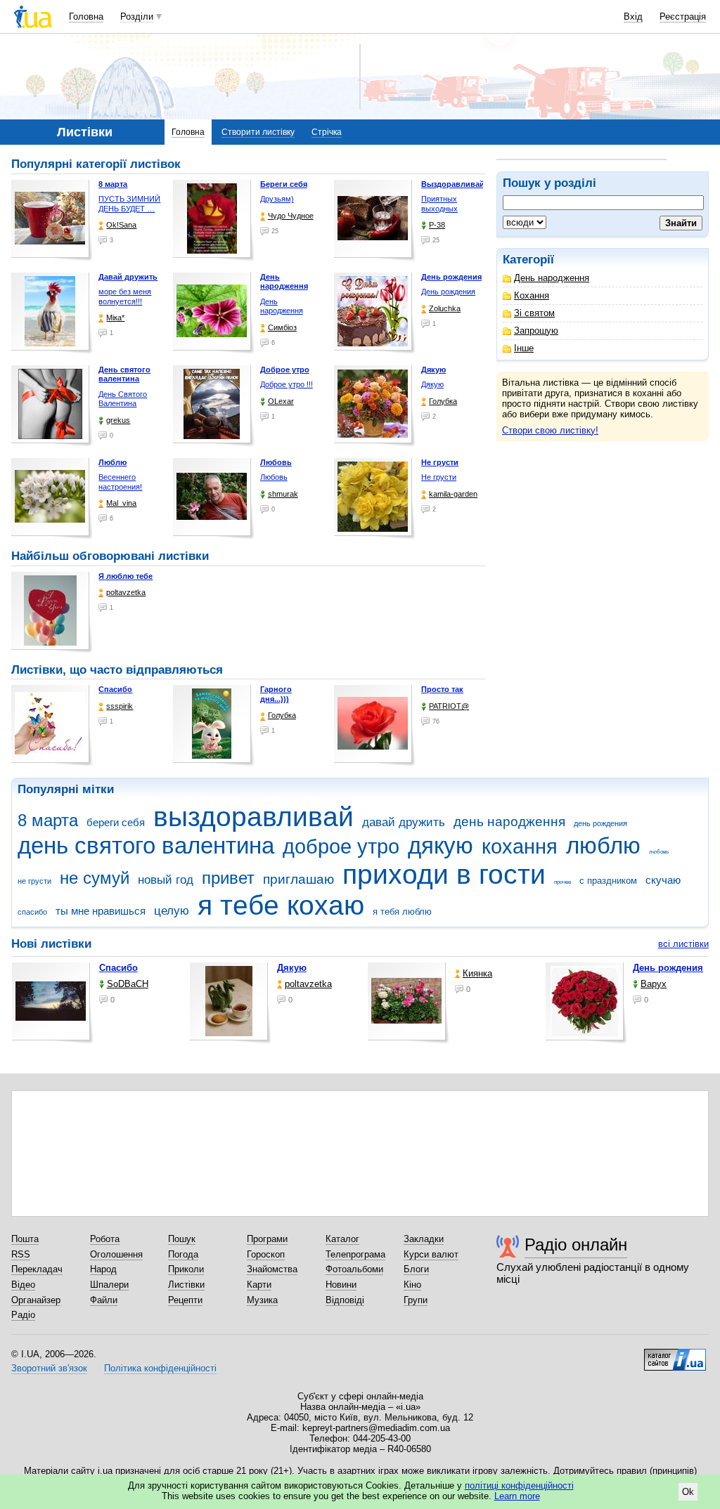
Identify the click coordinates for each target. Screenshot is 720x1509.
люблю (603, 845)
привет (228, 878)
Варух (654, 984)
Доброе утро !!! (286, 384)
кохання (520, 846)
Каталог (342, 1239)
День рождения (448, 291)
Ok (688, 1492)
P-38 (437, 225)
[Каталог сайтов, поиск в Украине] (675, 1354)
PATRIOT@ (449, 706)
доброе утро (341, 846)
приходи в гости (444, 874)
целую (171, 910)
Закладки (424, 1239)
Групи (416, 1300)
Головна (86, 16)
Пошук (181, 1239)
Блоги (416, 1269)
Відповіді (345, 1300)
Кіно (412, 1284)
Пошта (25, 1239)
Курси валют (431, 1254)
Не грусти (438, 477)
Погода (183, 1254)
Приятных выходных (439, 204)
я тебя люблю (402, 911)
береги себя (115, 822)
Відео (23, 1284)
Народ (103, 1269)
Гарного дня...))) (276, 694)
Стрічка (326, 132)
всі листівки (683, 944)
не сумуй (94, 878)
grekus (118, 420)
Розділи (136, 16)
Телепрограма (355, 1254)
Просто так (442, 689)
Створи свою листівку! (550, 430)
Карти (259, 1284)
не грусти (34, 881)
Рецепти (185, 1300)
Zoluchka (445, 308)
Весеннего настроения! (120, 482)
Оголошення (116, 1254)
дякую (440, 845)
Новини (341, 1284)
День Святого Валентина (122, 399)
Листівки (186, 1284)
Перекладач (37, 1269)
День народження (551, 278)
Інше (524, 348)
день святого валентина (146, 845)
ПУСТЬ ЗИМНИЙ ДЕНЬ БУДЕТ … (129, 204)
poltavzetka (126, 592)
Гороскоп (266, 1254)
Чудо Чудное (291, 215)
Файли (103, 1300)
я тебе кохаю (281, 905)
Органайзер (35, 1300)
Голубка (443, 401)
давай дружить (403, 822)
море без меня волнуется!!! (124, 296)
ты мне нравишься (101, 911)
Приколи (186, 1269)
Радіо (23, 1314)
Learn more (517, 1496)
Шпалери (109, 1284)
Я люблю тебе (125, 576)
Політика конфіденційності (160, 1368)
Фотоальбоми (354, 1269)
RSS (20, 1254)
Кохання (531, 295)
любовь (659, 852)
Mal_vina (121, 503)
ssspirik (119, 706)
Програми (267, 1239)
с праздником (608, 880)
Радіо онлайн (576, 1244)
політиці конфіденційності (519, 1485)
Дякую (432, 384)
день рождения (600, 823)
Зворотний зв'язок (49, 1368)
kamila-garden (453, 494)
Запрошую (536, 330)
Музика (262, 1300)
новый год (165, 880)
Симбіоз (282, 327)
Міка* (115, 317)
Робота (105, 1239)
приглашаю (298, 879)
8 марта (48, 820)
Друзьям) (277, 199)
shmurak (283, 494)
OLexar (281, 401)
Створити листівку (258, 132)
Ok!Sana (121, 225)
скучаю (663, 880)
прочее (562, 882)
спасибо (32, 912)
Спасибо (115, 689)
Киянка (477, 973)
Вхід (633, 16)
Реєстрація (683, 16)
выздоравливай (253, 817)
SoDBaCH (127, 984)
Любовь (274, 477)
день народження (509, 821)
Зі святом (534, 313)
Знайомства (272, 1269)
